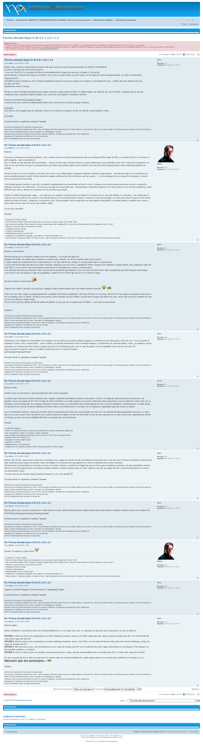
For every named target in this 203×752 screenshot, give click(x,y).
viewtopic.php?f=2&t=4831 (48, 49)
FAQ (185, 24)
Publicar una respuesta (7, 54)
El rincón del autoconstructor (78, 20)
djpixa (11, 63)
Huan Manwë (103, 737)
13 (198, 54)
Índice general (21, 20)
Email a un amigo (191, 19)
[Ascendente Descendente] (133, 689)
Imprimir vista (187, 19)
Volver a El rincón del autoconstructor (18, 700)
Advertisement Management (108, 741)
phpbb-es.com (117, 737)
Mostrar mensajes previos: (63, 689)
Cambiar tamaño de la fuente (196, 19)
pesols (11, 384)
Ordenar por (99, 689)
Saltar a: (123, 701)
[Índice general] (45, 9)
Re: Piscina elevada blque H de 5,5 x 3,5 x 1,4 (27, 145)
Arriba (198, 140)
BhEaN (11, 148)
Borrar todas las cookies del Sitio (153, 731)
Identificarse (194, 24)
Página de (175, 54)
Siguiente (195, 689)
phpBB (91, 736)
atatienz (32, 719)
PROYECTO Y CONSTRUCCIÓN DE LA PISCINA (47, 20)
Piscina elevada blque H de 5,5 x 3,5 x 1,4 (31, 37)
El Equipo (136, 731)
